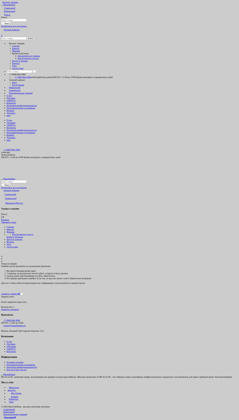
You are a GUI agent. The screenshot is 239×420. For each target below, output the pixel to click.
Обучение (11, 346)
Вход (14, 82)
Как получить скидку (17, 370)
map (8, 115)
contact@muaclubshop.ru (14, 325)
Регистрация (18, 85)
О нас (9, 95)
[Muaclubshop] (8, 374)
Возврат (10, 110)
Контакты (11, 103)
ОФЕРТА (11, 100)
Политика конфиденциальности (22, 105)
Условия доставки (15, 362)
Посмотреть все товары (29, 56)
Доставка (11, 98)
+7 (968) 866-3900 (22, 77)
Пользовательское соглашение (21, 108)
